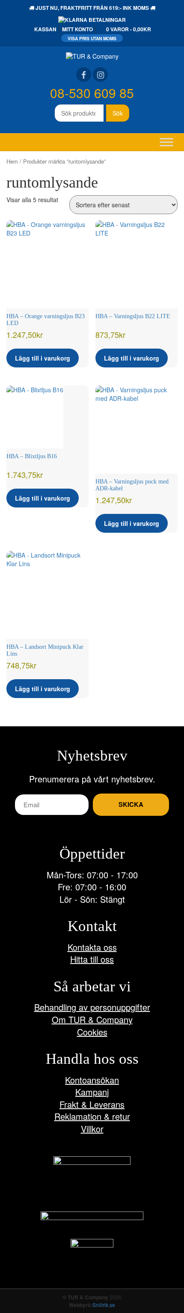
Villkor (92, 1128)
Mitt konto (77, 29)
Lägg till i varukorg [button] (42, 358)
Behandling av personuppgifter (92, 1007)
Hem (12, 161)
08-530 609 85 (92, 93)
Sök (118, 113)
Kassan (45, 29)
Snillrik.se (103, 1304)
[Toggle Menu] (166, 142)
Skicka (131, 804)
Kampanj (92, 1092)
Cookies (92, 1032)
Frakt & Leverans (92, 1104)
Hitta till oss (92, 959)
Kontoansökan (92, 1080)
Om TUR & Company (92, 1019)
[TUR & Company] (92, 55)
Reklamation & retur (92, 1116)
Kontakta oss (92, 947)
